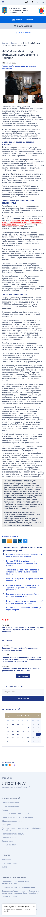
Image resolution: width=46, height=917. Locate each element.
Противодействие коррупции (14, 834)
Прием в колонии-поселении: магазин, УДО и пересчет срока (25, 608)
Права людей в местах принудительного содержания (19, 67)
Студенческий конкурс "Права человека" (19, 887)
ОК (10, 765)
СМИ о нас (6, 867)
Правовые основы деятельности (15, 813)
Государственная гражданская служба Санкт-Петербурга (21, 829)
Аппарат (5, 810)
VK (3, 765)
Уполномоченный (11, 798)
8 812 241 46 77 (14, 783)
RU (38, 2)
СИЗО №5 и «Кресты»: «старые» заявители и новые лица (25, 579)
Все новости (23, 676)
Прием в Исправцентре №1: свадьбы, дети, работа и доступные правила (24, 555)
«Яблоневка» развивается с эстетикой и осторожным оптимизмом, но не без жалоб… (23, 572)
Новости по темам (9, 863)
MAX (14, 765)
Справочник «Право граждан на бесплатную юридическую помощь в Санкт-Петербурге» (20, 892)
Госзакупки (6, 824)
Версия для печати (10, 536)
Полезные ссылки (9, 896)
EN (43, 2)
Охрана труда (7, 841)
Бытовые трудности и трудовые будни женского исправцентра (22, 595)
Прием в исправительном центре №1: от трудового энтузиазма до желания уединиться (23, 587)
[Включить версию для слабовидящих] (27, 2)
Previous (5, 83)
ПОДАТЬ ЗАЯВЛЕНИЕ (24, 26)
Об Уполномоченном (10, 806)
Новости (6, 855)
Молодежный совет (10, 837)
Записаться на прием (24, 19)
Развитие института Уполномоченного (18, 817)
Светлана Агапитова (10, 802)
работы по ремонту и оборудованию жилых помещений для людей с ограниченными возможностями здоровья (22, 222)
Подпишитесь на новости (12, 686)
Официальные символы (12, 821)
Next (41, 83)
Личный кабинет (9, 845)
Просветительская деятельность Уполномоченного (16, 882)
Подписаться (24, 698)
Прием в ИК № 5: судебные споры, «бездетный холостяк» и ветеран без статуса (21, 563)
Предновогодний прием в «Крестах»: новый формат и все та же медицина (24, 602)
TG (6, 765)
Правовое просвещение (14, 877)
